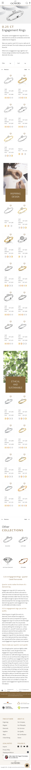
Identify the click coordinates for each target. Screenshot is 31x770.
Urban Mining (6, 738)
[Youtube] (25, 746)
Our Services (21, 728)
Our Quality (21, 731)
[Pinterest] (19, 746)
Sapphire (5, 731)
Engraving (5, 722)
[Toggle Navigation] (3, 3)
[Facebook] (27, 746)
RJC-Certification (22, 734)
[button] (10, 75)
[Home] (15, 2)
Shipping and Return (8, 753)
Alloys (4, 734)
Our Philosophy (22, 725)
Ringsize (5, 725)
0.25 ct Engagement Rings (24, 690)
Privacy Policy (6, 750)
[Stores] (30, 3)
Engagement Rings (10, 690)
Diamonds (5, 728)
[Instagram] (22, 746)
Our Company (21, 722)
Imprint (5, 747)
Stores (19, 738)
